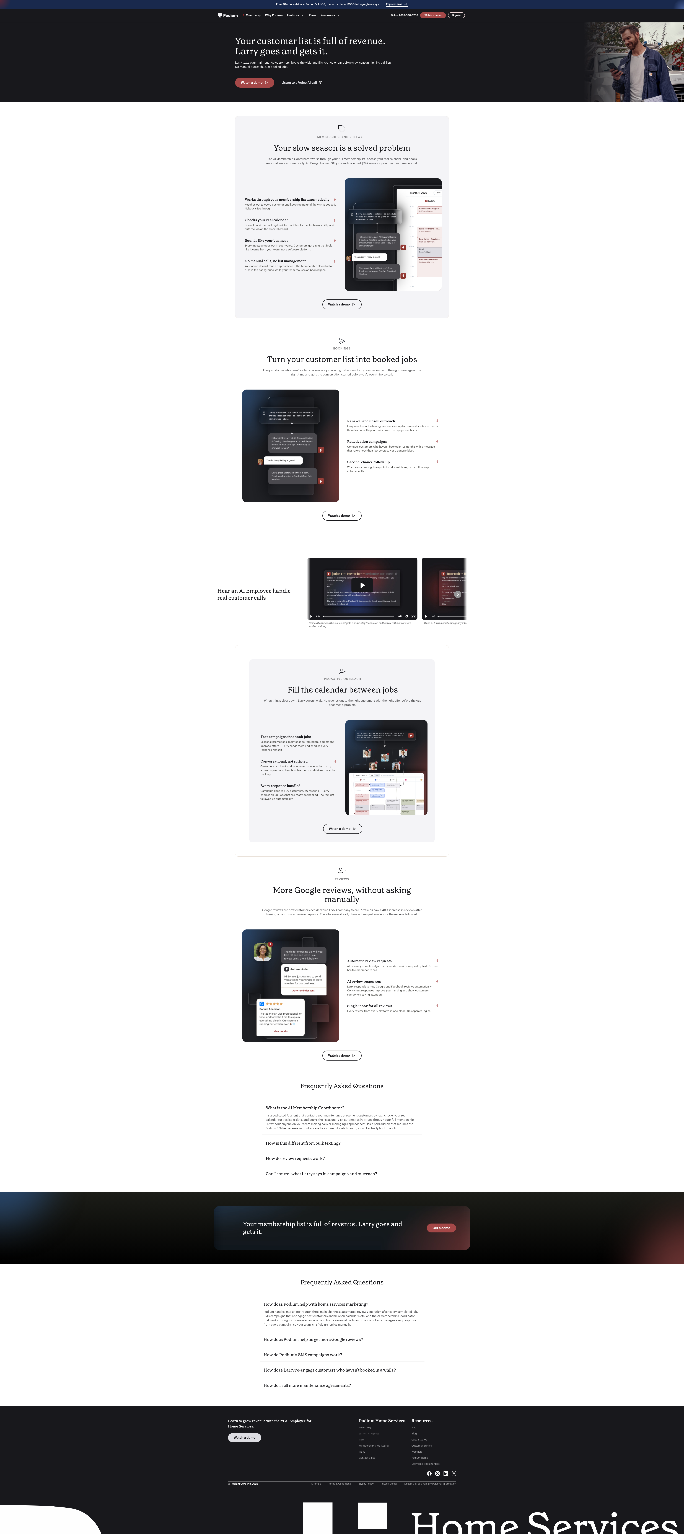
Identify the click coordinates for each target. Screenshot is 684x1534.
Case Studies (419, 1440)
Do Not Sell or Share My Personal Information (430, 1484)
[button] (342, 1117)
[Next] (457, 594)
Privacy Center (389, 1484)
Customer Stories (421, 1446)
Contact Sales (367, 1458)
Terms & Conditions (339, 1484)
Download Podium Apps (425, 1464)
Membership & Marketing (374, 1446)
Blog (414, 1433)
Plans (362, 1452)
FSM (361, 1440)
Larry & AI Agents (369, 1433)
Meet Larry (365, 1427)
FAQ (413, 1427)
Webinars (416, 1452)
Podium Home (419, 1458)
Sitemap (316, 1484)
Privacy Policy (366, 1484)
